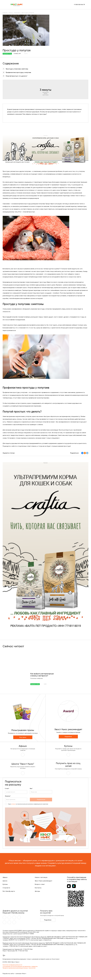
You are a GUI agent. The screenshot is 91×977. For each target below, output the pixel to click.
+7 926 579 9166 (28, 949)
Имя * (31, 788)
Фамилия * (8, 796)
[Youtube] (9, 917)
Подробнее (68, 736)
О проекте (6, 888)
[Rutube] (14, 922)
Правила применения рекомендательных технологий (19, 968)
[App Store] (69, 886)
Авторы (37, 891)
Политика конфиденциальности (12, 965)
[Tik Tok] (9, 922)
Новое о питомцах (41, 877)
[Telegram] (87, 453)
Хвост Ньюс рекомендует (43, 881)
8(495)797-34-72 (14, 940)
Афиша (5, 877)
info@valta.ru (47, 940)
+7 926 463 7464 (23, 950)
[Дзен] (4, 922)
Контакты (38, 888)
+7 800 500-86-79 (79, 4)
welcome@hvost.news (39, 946)
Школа (5, 881)
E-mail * (7, 788)
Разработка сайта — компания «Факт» (14, 973)
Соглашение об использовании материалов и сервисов (20, 966)
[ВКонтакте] (82, 453)
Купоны (5, 884)
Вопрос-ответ (40, 884)
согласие (13, 804)
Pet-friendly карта (9, 891)
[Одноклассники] (85, 453)
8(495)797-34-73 (25, 940)
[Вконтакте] (4, 917)
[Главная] (16, 5)
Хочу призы (22, 737)
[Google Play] (74, 886)
